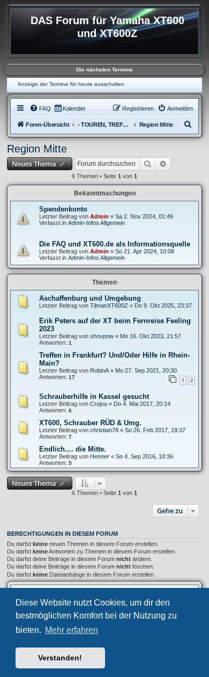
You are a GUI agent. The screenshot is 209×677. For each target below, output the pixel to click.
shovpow (102, 336)
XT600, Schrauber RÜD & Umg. (90, 423)
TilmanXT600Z (109, 305)
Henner (99, 456)
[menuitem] (40, 108)
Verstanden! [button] (60, 657)
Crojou (98, 404)
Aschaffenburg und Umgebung (90, 298)
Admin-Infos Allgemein (96, 223)
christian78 (104, 430)
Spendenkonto (63, 209)
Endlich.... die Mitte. (72, 449)
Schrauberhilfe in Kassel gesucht (94, 396)
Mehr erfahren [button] (71, 630)
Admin (99, 216)
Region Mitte (37, 149)
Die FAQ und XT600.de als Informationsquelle (114, 244)
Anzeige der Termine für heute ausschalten (71, 84)
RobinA (99, 370)
